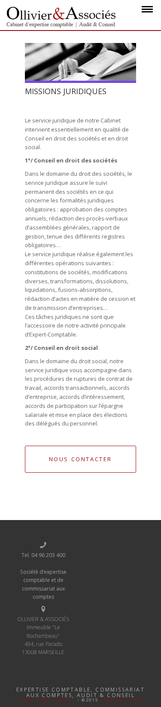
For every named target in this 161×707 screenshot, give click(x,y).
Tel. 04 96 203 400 (43, 555)
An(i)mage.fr (120, 700)
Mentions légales (48, 700)
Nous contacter (80, 459)
